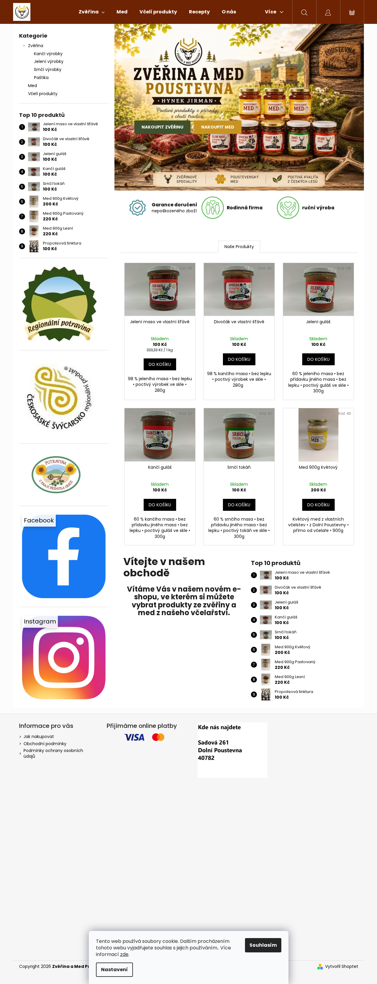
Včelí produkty (43, 94)
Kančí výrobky (48, 54)
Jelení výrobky (48, 61)
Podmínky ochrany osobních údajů (53, 753)
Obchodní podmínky (45, 744)
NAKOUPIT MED (217, 127)
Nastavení (114, 969)
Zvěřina (35, 46)
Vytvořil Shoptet (341, 966)
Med (32, 86)
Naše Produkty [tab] (239, 247)
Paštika (41, 78)
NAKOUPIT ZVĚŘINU (162, 127)
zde (124, 954)
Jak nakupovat (39, 736)
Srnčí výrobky (47, 69)
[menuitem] (92, 12)
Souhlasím (263, 945)
